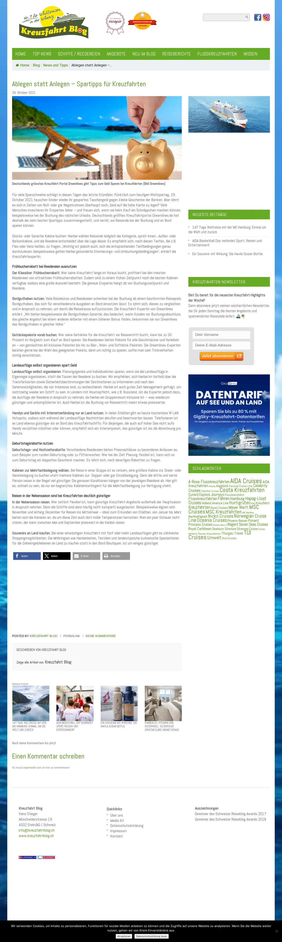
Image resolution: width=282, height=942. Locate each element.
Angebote (116, 54)
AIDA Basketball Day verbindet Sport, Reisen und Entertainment (225, 242)
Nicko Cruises (220, 516)
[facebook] (257, 17)
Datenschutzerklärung (126, 825)
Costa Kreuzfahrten (242, 490)
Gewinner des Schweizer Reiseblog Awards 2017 (230, 813)
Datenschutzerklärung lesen (151, 936)
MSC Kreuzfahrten (224, 511)
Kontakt (116, 836)
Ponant (253, 520)
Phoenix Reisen (237, 520)
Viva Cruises (229, 538)
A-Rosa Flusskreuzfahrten (209, 481)
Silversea (230, 529)
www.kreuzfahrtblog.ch (36, 835)
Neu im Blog (144, 54)
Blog (36, 65)
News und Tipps (55, 65)
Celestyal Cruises (210, 491)
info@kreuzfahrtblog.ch (37, 830)
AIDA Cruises (246, 481)
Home (20, 54)
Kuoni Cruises (219, 508)
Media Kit (117, 820)
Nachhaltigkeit (197, 516)
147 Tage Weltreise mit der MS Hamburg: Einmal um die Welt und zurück (227, 229)
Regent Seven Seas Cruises (248, 524)
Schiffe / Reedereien (79, 54)
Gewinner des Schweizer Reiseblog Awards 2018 (230, 819)
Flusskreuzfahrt (234, 495)
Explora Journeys (211, 494)
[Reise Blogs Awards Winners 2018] (142, 23)
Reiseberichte (176, 54)
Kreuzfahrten (199, 507)
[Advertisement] (97, 598)
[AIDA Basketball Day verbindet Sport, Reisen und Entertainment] (74, 703)
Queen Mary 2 (220, 525)
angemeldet (29, 767)
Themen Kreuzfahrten (209, 533)
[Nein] (276, 931)
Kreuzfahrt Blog (44, 636)
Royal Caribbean (200, 528)
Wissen (250, 54)
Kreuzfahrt (263, 503)
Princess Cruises (200, 524)
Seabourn (218, 529)
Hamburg (237, 498)
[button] (27, 556)
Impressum (118, 830)
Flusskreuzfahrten (217, 54)
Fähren (223, 498)
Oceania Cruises (212, 520)
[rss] (266, 17)
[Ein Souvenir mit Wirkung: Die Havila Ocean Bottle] (119, 703)
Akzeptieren (123, 936)
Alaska (212, 486)
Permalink (71, 636)
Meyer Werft (238, 507)
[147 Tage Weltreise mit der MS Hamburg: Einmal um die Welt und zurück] (30, 703)
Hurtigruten (239, 503)
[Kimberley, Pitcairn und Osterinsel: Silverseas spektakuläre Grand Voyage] (163, 703)
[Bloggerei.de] (46, 857)
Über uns (116, 815)
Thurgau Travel (232, 533)
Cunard (193, 494)
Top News (42, 54)
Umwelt (214, 538)
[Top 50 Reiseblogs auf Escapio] (115, 23)
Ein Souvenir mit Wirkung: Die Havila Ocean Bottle (227, 254)
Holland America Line (215, 503)
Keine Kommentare (101, 636)
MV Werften (248, 512)
